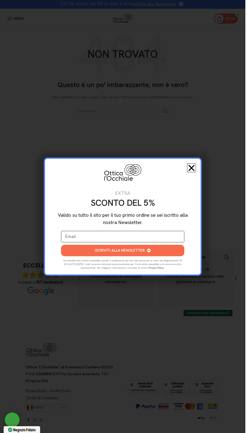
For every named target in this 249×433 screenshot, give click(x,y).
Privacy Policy (156, 267)
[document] (122, 216)
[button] (12, 420)
